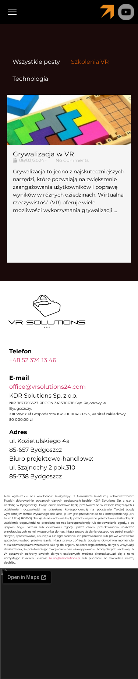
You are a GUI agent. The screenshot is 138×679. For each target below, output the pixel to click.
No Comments (72, 160)
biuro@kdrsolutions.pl (64, 558)
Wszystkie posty (36, 61)
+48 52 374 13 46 (32, 360)
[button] (36, 12)
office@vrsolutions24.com (47, 386)
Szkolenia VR (90, 61)
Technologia (30, 78)
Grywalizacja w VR (43, 154)
